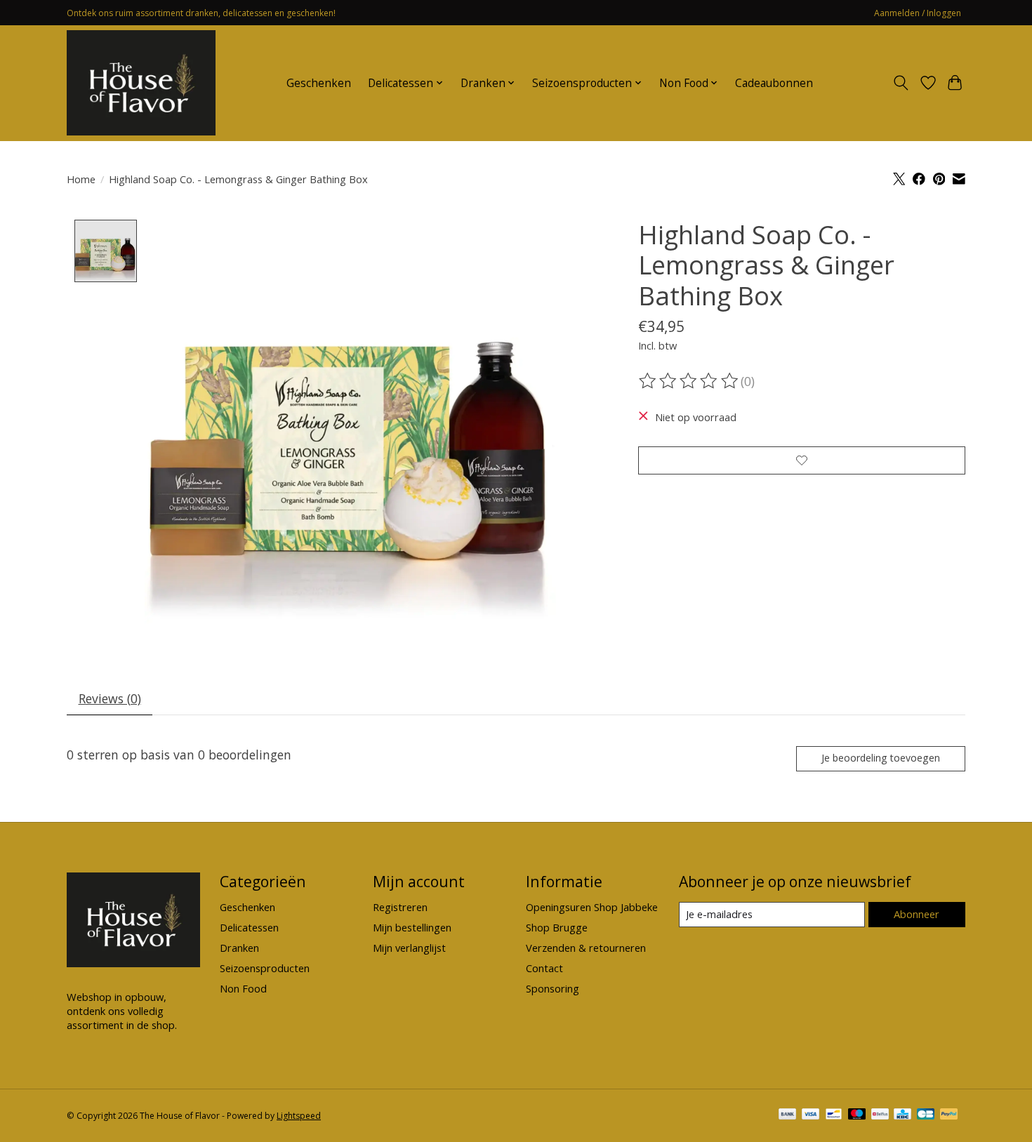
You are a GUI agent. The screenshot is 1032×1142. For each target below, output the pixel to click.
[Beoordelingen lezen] (689, 381)
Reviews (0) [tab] (110, 698)
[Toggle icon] (901, 82)
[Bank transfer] (788, 1115)
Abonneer (916, 914)
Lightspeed (299, 1116)
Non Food (243, 988)
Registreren (400, 907)
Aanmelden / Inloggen (917, 13)
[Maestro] (857, 1115)
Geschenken (318, 83)
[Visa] (811, 1115)
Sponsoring (552, 988)
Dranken (239, 948)
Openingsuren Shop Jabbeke (592, 907)
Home (81, 179)
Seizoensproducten (265, 968)
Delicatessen (249, 927)
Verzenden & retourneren (586, 948)
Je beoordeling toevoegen (880, 757)
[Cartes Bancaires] (925, 1115)
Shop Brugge (557, 927)
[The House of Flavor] (141, 82)
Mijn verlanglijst (409, 948)
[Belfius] (880, 1115)
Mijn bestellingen (412, 927)
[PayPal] (949, 1115)
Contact (544, 968)
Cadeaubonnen (774, 83)
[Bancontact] (833, 1115)
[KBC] (902, 1115)
